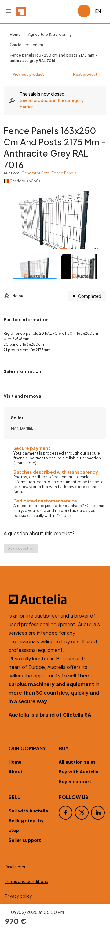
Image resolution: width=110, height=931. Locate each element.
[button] (8, 11)
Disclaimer (15, 866)
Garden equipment (27, 44)
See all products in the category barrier (52, 103)
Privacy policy (18, 896)
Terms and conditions (26, 881)
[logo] (21, 10)
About (16, 771)
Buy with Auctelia (78, 771)
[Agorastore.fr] (55, 599)
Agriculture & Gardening (50, 34)
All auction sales (77, 762)
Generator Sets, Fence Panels (48, 173)
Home (15, 762)
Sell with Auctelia (28, 810)
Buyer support (75, 781)
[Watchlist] (70, 11)
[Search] (55, 11)
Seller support (25, 840)
